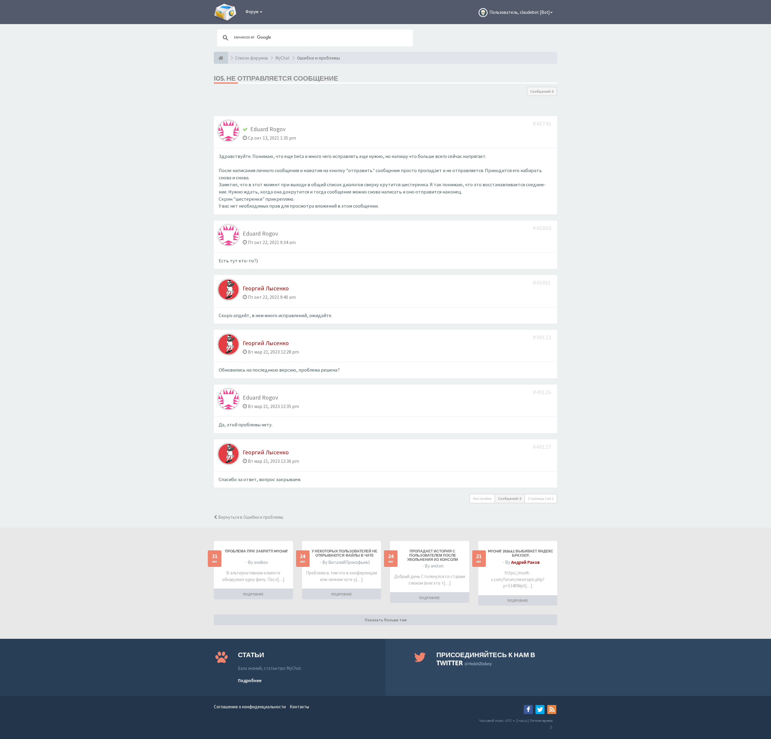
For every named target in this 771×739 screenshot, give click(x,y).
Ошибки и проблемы (318, 58)
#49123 (542, 337)
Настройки (482, 498)
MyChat (282, 58)
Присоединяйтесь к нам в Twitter (485, 659)
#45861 (542, 282)
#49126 (542, 392)
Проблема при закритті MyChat (256, 551)
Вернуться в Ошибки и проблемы (250, 517)
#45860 (542, 228)
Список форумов (251, 58)
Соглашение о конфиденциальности (250, 707)
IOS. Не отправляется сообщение (276, 78)
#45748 (542, 123)
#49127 (542, 446)
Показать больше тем (386, 620)
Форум (252, 11)
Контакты (299, 707)
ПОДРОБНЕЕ (253, 594)
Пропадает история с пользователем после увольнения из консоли (432, 555)
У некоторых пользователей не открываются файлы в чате (344, 553)
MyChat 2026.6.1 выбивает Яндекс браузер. (520, 553)
